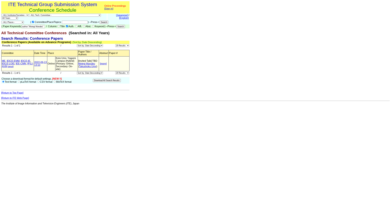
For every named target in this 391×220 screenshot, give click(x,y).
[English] (124, 18)
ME (3, 61)
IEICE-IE (25, 61)
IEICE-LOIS (8, 63)
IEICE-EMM (13, 61)
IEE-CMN (21, 63)
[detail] (11, 66)
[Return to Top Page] (12, 93)
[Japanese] (122, 15)
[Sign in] (108, 8)
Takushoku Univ (87, 66)
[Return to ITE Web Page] (15, 98)
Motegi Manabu (86, 63)
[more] (103, 63)
